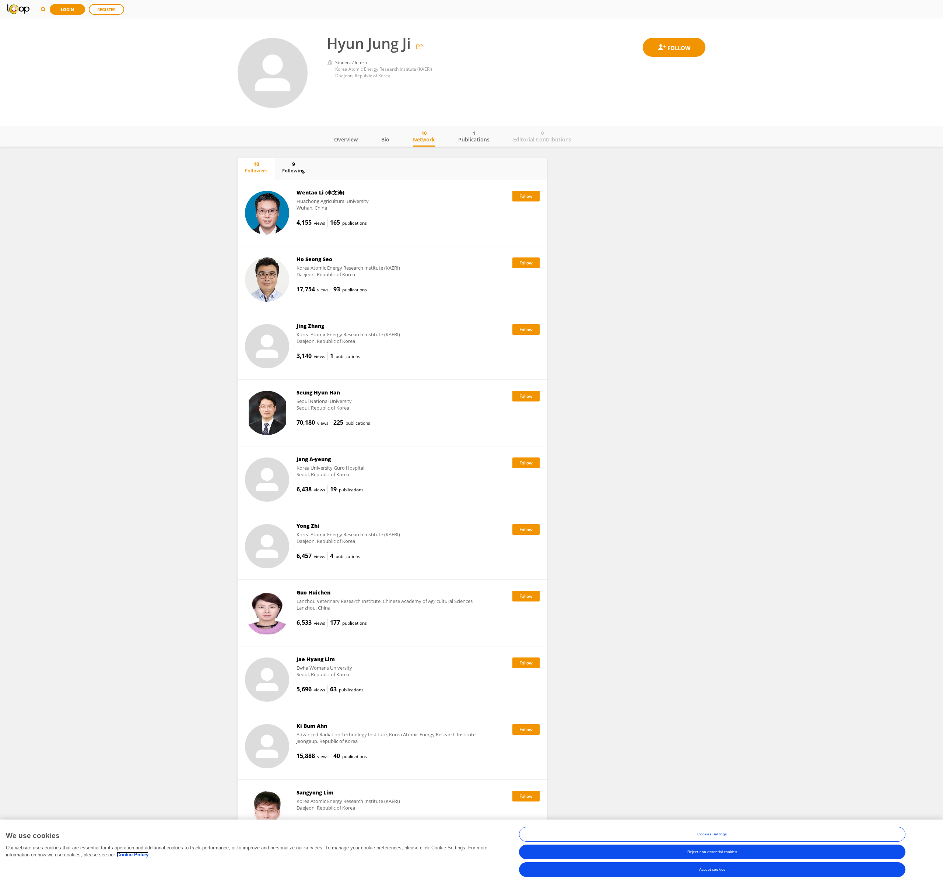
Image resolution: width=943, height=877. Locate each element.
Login (67, 9)
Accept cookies (712, 869)
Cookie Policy (132, 854)
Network (424, 136)
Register (106, 9)
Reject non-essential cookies (712, 852)
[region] (471, 848)
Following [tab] (293, 167)
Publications (474, 136)
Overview (346, 139)
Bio (385, 139)
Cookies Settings (712, 834)
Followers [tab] (256, 167)
